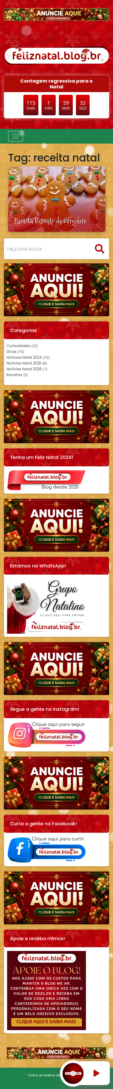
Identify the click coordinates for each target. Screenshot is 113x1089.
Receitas (14, 374)
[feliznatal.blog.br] (56, 54)
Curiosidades (18, 345)
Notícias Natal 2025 (24, 363)
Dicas (12, 351)
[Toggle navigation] (15, 136)
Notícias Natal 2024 (24, 357)
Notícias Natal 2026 (24, 369)
